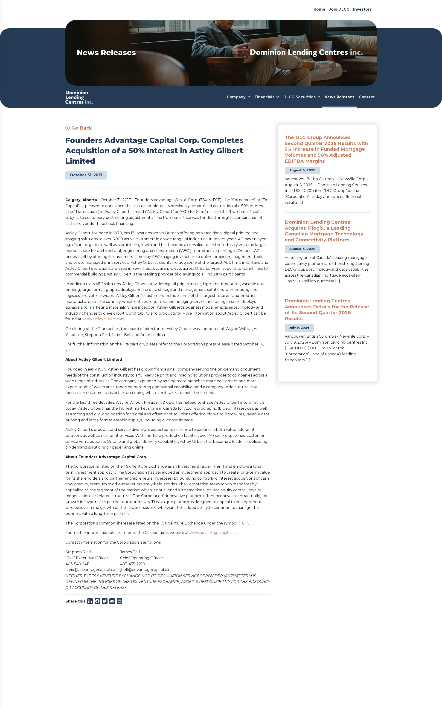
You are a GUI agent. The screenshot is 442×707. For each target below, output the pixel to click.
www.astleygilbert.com (103, 319)
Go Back (81, 128)
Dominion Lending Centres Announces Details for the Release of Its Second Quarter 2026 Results (327, 309)
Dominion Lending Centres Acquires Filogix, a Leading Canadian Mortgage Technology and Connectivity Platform (324, 231)
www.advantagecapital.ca (213, 532)
